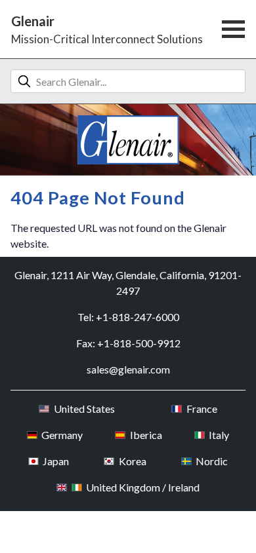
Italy (219, 435)
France (201, 408)
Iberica (145, 435)
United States (84, 408)
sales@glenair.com (128, 369)
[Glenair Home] (128, 139)
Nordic (212, 461)
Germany (62, 435)
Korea (132, 461)
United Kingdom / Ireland (143, 487)
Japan (56, 461)
